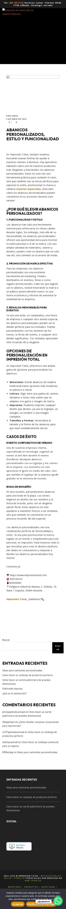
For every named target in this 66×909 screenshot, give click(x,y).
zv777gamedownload (13, 732)
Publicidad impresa (12, 688)
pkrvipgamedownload (13, 711)
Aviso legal (48, 887)
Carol (15, 116)
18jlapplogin (8, 721)
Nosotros (14, 887)
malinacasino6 (10, 742)
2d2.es (8, 878)
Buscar (6, 639)
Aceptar (18, 904)
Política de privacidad (41, 904)
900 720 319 (15, 2)
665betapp (8, 752)
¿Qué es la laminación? (14, 693)
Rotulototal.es (51, 876)
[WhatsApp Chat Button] (58, 901)
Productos (31, 887)
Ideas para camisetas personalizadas (22, 670)
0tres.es (19, 878)
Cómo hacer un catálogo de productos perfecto (27, 675)
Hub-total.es (33, 880)
